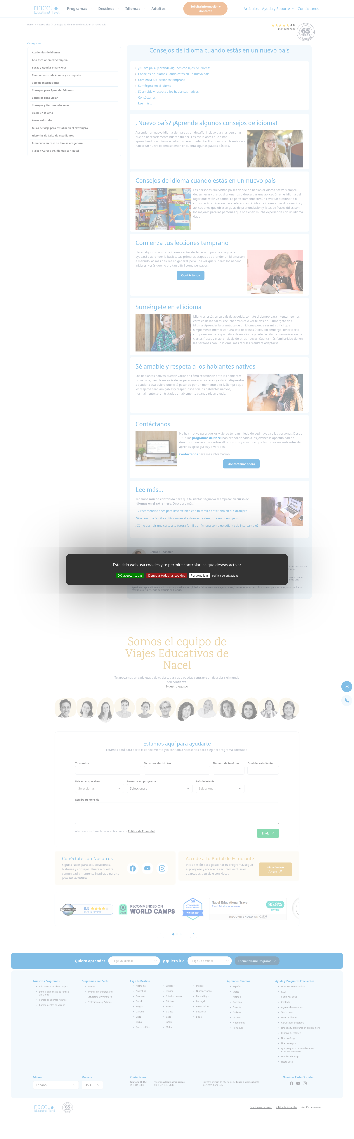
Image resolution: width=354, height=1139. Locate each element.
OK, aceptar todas (130, 575)
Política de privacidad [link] (225, 575)
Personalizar (199, 575)
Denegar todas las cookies (166, 575)
